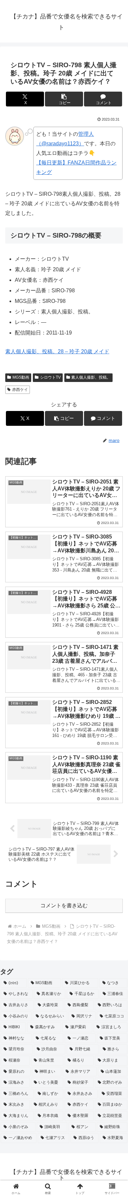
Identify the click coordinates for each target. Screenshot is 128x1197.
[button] (64, 99)
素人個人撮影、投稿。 (91, 377)
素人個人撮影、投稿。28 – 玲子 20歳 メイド (57, 351)
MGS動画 (20, 377)
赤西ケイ (20, 389)
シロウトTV (50, 377)
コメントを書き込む (64, 905)
